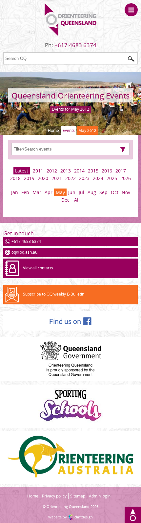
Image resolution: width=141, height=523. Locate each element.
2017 (120, 171)
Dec (65, 200)
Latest (21, 171)
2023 (84, 178)
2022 (70, 178)
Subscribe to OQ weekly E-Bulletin (53, 294)
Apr (48, 192)
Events (69, 130)
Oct (114, 192)
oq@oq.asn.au (24, 252)
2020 (43, 178)
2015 (93, 171)
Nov (126, 192)
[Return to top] (133, 515)
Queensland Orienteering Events (70, 95)
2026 (125, 178)
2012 (52, 171)
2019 (29, 178)
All (77, 200)
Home (53, 130)
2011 (38, 171)
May (60, 192)
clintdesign (83, 516)
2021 (56, 178)
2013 (65, 171)
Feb (25, 192)
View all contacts (38, 268)
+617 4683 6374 (75, 45)
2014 (79, 171)
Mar (36, 192)
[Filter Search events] (123, 149)
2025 (112, 178)
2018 (15, 178)
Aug (92, 192)
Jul (81, 192)
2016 (107, 171)
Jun (71, 192)
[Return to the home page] (70, 34)
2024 (98, 178)
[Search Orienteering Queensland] (131, 58)
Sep (103, 192)
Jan (14, 192)
